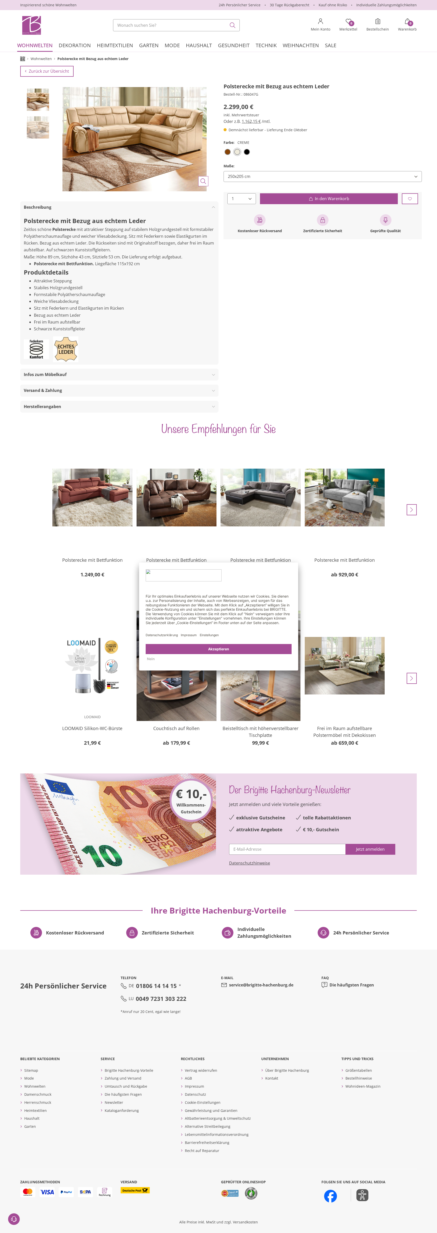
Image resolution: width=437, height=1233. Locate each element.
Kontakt (271, 1078)
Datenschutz (195, 1094)
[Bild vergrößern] (203, 181)
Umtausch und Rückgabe (126, 1086)
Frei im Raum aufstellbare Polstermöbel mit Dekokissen (344, 731)
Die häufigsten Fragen (352, 985)
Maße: (229, 166)
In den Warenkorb (332, 198)
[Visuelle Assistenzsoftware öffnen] (360, 1195)
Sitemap (31, 1070)
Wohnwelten (35, 1086)
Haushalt (31, 1118)
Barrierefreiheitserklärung (207, 1142)
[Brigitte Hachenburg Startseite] (31, 25)
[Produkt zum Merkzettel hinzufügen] (410, 198)
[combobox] (176, 25)
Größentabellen (358, 1070)
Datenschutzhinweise (249, 863)
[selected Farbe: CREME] (237, 152)
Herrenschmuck (37, 1102)
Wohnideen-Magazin (363, 1086)
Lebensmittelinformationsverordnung (217, 1134)
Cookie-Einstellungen (203, 1102)
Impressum (194, 1086)
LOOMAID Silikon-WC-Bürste (92, 728)
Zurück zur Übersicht (49, 71)
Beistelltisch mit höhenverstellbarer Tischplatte (260, 731)
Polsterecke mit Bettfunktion (92, 560)
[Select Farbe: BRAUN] (228, 152)
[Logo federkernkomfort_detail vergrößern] (36, 349)
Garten (30, 1126)
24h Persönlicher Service (239, 5)
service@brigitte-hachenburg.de (261, 985)
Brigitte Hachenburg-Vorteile (129, 1070)
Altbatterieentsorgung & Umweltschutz (218, 1118)
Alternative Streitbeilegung (207, 1126)
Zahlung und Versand (123, 1078)
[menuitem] (35, 46)
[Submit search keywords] (233, 25)
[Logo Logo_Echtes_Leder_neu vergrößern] (65, 349)
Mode (29, 1078)
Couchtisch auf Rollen (176, 728)
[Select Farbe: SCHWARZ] (247, 152)
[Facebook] (330, 1196)
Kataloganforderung (122, 1110)
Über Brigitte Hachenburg (287, 1070)
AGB (188, 1078)
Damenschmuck (37, 1094)
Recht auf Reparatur (202, 1150)
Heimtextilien (35, 1110)
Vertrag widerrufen (201, 1070)
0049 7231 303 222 (161, 998)
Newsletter (114, 1102)
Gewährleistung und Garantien (211, 1110)
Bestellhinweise (358, 1078)
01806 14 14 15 (156, 985)
